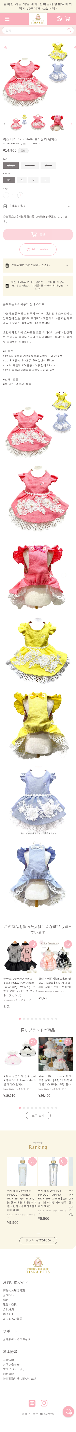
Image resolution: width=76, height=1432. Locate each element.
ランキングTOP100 (38, 1240)
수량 (5, 188)
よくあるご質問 (12, 1318)
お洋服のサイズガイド (17, 1339)
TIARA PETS (47, 1414)
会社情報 (8, 1359)
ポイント (8, 1313)
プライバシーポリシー (17, 1369)
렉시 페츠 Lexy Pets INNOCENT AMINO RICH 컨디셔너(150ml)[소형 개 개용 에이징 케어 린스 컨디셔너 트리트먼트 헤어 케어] (22, 1200)
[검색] (69, 30)
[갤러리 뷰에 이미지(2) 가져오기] (37, 122)
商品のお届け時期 (14, 1290)
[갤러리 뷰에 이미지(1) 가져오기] (18, 122)
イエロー (31, 166)
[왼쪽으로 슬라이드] (4, 123)
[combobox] (38, 30)
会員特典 (8, 1309)
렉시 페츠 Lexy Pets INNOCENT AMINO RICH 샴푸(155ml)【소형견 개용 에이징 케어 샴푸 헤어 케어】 (52, 1198)
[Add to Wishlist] (33, 944)
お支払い (8, 1295)
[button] (7, 18)
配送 (6, 1299)
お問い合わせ (11, 1364)
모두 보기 (38, 1115)
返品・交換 (10, 1304)
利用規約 (8, 1374)
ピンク (12, 166)
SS (10, 181)
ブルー (50, 166)
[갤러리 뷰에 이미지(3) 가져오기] (57, 122)
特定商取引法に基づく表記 (19, 1378)
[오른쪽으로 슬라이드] (71, 123)
